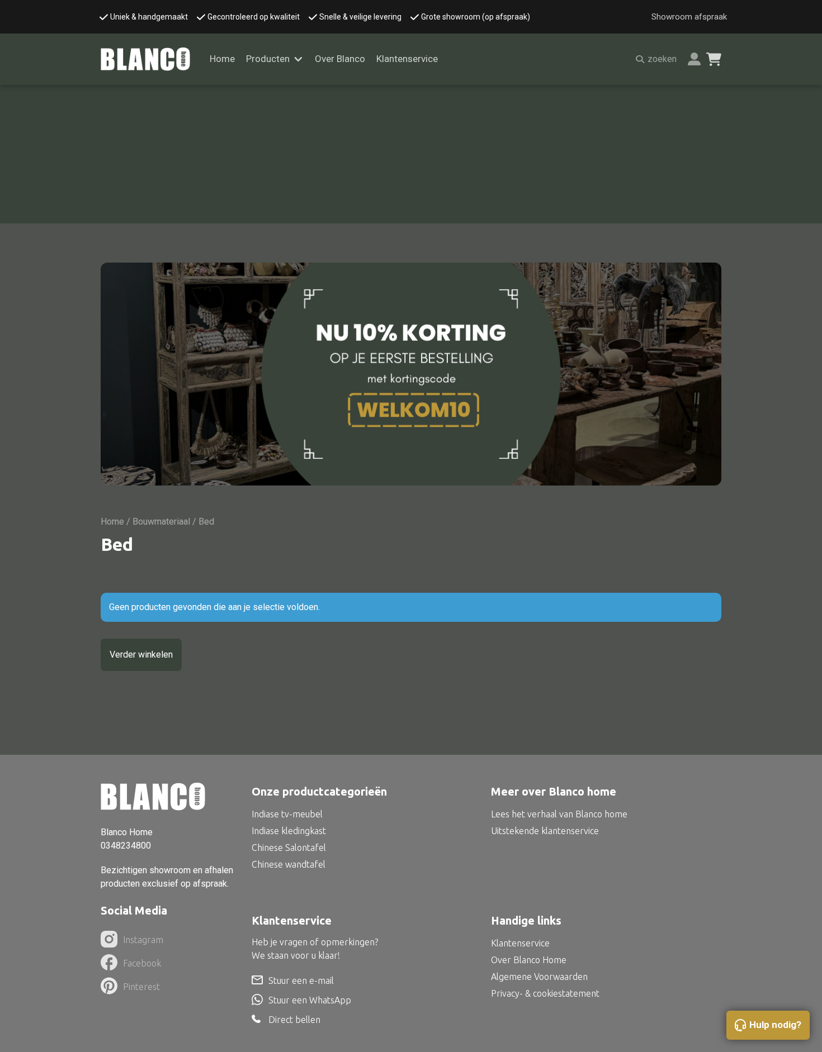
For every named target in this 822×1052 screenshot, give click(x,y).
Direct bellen (294, 1019)
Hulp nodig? (775, 1024)
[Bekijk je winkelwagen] (713, 59)
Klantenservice (407, 58)
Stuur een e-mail (301, 980)
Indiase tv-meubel (287, 814)
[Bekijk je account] (694, 59)
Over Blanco (340, 58)
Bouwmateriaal (161, 521)
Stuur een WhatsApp (309, 1000)
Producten (268, 58)
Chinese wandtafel (288, 864)
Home (222, 58)
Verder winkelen (141, 654)
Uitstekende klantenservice (545, 831)
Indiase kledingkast (289, 831)
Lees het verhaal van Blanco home (559, 814)
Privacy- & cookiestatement (545, 993)
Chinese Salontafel (289, 847)
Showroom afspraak (689, 17)
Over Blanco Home (528, 960)
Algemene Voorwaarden (539, 977)
